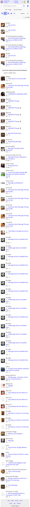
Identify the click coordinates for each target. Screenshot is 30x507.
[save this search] (27, 5)
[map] (14, 13)
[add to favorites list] (7, 25)
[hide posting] (10, 26)
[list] (2, 13)
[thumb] (5, 13)
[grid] (8, 13)
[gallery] (11, 13)
